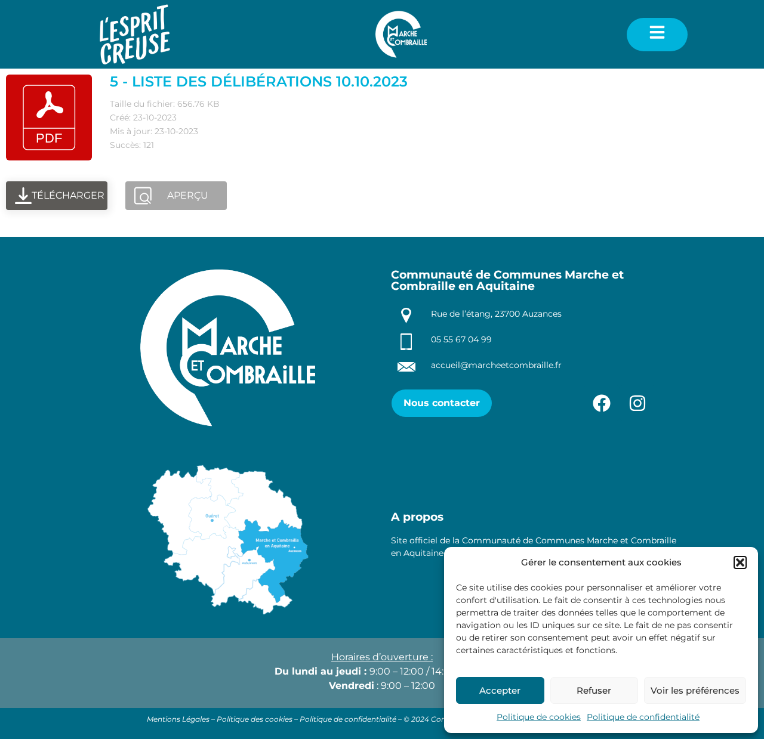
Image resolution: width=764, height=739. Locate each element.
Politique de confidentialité (643, 717)
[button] (740, 562)
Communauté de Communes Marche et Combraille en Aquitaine (507, 280)
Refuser (594, 690)
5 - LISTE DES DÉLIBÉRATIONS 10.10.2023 (259, 81)
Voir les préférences (695, 690)
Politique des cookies (254, 719)
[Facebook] (602, 403)
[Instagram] (637, 403)
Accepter (499, 690)
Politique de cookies (539, 717)
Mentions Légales (178, 719)
